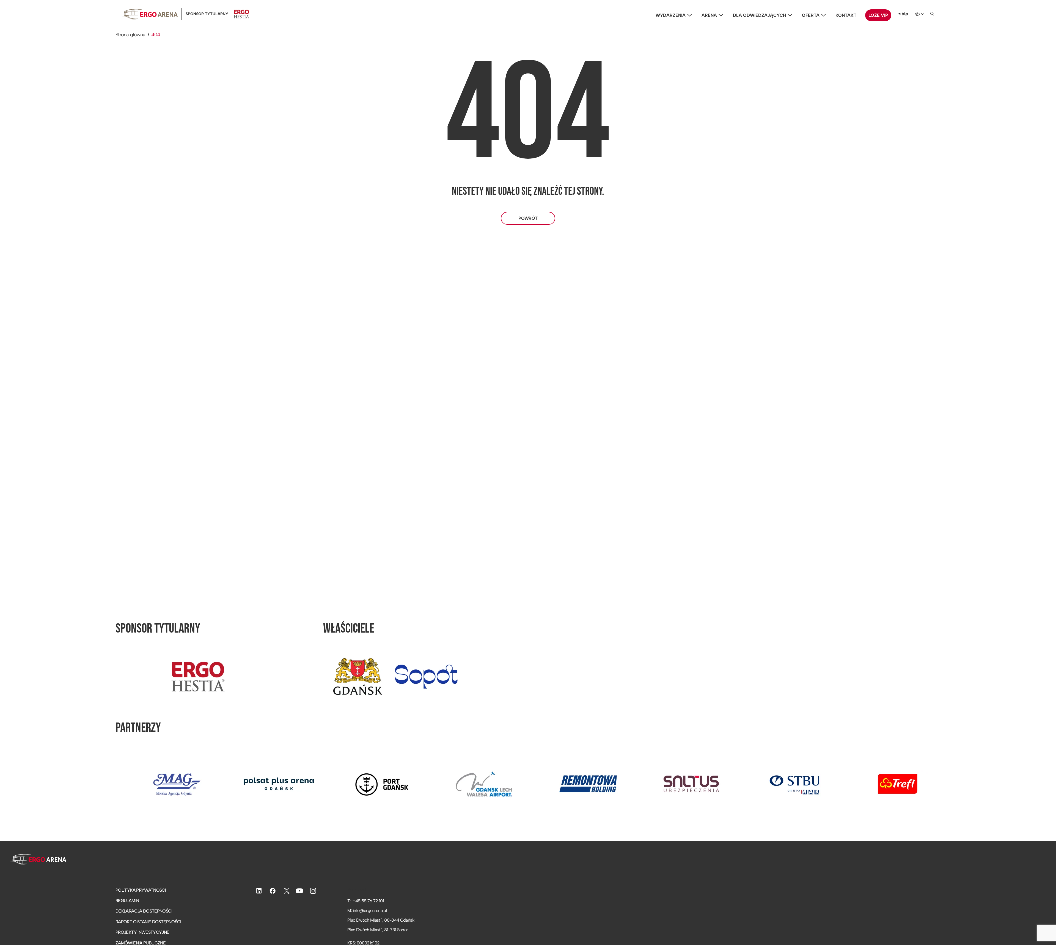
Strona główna (130, 35)
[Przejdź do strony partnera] (121, 784)
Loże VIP (878, 15)
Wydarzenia (671, 15)
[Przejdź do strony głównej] (37, 860)
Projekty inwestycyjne (142, 932)
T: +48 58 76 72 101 (365, 900)
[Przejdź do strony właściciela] (357, 676)
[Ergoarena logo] (150, 14)
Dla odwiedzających (759, 15)
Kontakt (845, 15)
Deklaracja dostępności (144, 911)
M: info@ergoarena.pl (367, 910)
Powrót (527, 218)
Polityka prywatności (141, 890)
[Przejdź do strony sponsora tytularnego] (198, 676)
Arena (709, 15)
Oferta (811, 15)
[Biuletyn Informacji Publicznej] (903, 14)
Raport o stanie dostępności (148, 921)
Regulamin (127, 900)
